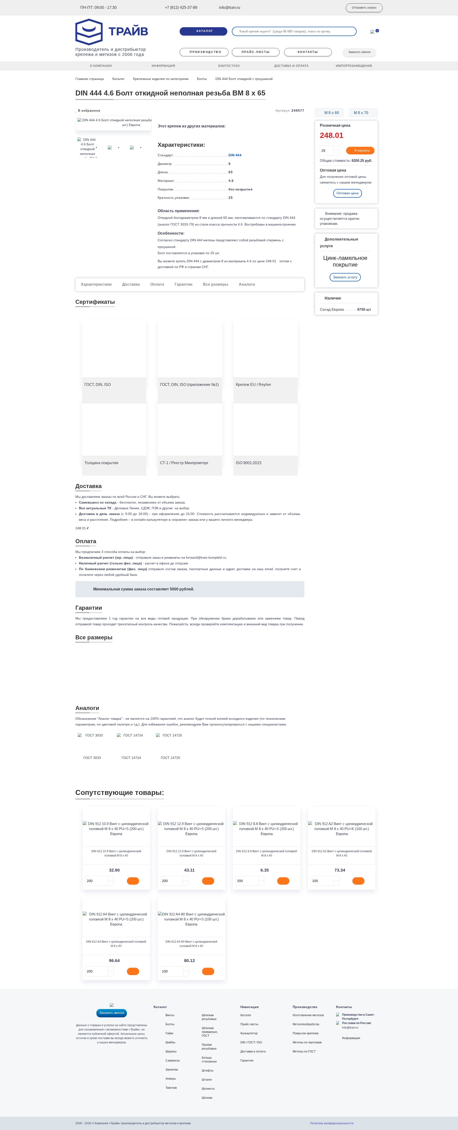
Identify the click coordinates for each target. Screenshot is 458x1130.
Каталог (118, 79)
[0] (372, 31)
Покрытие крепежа (305, 1033)
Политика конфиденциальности (332, 1123)
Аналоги (247, 284)
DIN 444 (235, 155)
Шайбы (170, 1042)
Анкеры (171, 1078)
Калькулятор (249, 1033)
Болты (202, 79)
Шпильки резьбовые (209, 1017)
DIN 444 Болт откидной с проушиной (244, 79)
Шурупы (171, 1051)
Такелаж (171, 1087)
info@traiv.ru (350, 1027)
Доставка (131, 284)
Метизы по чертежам (307, 1042)
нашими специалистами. (267, 724)
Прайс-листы (249, 1024)
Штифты (207, 1070)
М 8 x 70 (361, 113)
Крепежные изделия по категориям (160, 79)
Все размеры (215, 284)
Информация (351, 1038)
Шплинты (208, 1088)
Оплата (157, 284)
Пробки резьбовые (209, 1046)
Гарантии (184, 284)
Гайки (169, 1033)
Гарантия (246, 1060)
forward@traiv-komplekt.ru (206, 557)
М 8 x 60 (331, 113)
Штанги (207, 1079)
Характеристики (96, 284)
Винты (170, 1015)
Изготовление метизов (308, 1015)
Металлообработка (306, 1024)
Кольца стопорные (209, 1059)
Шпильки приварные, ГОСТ (210, 1031)
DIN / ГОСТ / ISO (251, 1042)
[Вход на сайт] (333, 8)
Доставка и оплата (253, 1051)
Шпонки (207, 1097)
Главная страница (90, 79)
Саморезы (173, 1060)
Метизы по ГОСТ (304, 1051)
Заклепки (172, 1069)
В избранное (88, 110)
